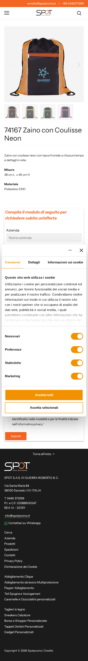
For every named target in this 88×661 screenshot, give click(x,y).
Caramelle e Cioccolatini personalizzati (29, 599)
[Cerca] (79, 13)
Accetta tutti (44, 395)
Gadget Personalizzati (19, 632)
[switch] (77, 349)
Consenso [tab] (12, 262)
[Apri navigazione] (6, 13)
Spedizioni (11, 549)
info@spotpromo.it (17, 516)
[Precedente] (9, 64)
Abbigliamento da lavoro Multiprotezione (31, 582)
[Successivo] (78, 64)
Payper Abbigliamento (19, 588)
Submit (16, 436)
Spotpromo (35, 650)
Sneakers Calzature (17, 615)
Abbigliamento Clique (18, 576)
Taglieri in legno (14, 609)
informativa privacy (30, 424)
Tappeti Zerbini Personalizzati (23, 626)
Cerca (8, 532)
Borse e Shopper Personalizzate (25, 621)
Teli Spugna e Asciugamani (22, 594)
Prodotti (9, 544)
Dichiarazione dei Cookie (20, 567)
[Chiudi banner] (81, 250)
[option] (44, 64)
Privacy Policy (13, 561)
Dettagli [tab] (34, 262)
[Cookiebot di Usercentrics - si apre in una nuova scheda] (54, 250)
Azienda (9, 538)
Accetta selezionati (44, 407)
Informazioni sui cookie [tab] (65, 262)
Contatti (9, 555)
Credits (48, 650)
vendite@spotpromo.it (41, 3)
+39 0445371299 (73, 3)
